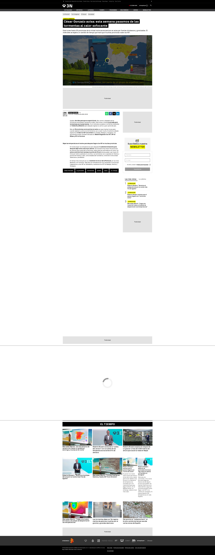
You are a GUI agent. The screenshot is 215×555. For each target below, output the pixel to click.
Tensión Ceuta (86, 1)
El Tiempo (107, 424)
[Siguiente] (151, 1)
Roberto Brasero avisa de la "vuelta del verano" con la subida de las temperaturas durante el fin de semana (105, 449)
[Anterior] (63, 1)
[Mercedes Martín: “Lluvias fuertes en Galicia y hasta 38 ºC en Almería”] (107, 466)
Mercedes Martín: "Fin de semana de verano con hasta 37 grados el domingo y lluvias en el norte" (75, 448)
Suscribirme (137, 169)
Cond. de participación (140, 547)
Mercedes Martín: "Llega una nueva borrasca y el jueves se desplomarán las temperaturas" (137, 205)
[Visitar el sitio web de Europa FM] (127, 540)
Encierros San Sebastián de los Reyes (73, 1)
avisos (99, 170)
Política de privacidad (118, 547)
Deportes (79, 10)
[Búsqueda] (151, 5)
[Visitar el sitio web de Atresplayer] (142, 540)
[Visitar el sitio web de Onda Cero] (122, 540)
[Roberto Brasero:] (77, 466)
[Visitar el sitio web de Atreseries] (116, 540)
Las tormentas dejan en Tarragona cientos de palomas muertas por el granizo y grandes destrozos (105, 521)
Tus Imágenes (75, 14)
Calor (106, 170)
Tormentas (90, 170)
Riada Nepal (105, 1)
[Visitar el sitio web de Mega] (110, 540)
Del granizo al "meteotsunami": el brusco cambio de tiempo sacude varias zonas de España (135, 521)
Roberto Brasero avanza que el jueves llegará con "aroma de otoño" (137, 196)
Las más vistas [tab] (130, 179)
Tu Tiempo (114, 170)
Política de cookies (129, 547)
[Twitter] (80, 113)
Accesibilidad (110, 550)
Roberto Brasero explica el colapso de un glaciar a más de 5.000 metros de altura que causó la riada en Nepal (136, 449)
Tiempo (101, 10)
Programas (113, 10)
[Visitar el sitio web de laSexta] (92, 540)
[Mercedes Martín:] (77, 437)
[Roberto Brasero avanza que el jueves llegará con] (130, 462)
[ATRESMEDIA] (68, 541)
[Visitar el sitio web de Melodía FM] (133, 540)
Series (135, 10)
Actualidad (91, 14)
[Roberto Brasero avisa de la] (107, 437)
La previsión (80, 170)
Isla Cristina (118, 1)
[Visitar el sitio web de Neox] (98, 540)
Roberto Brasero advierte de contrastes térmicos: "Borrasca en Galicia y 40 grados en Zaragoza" (144, 471)
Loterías (91, 10)
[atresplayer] (143, 5)
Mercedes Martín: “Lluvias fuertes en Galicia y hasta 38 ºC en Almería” (106, 476)
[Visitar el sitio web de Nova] (104, 540)
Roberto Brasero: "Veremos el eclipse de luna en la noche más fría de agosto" (137, 187)
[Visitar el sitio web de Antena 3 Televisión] (86, 540)
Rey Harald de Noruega (95, 1)
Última (133, 5)
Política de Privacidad (142, 164)
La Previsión (66, 14)
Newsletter (147, 10)
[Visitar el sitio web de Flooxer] (149, 540)
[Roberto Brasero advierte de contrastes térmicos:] (145, 462)
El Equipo (83, 14)
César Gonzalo (73, 112)
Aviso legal (109, 547)
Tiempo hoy (111, 1)
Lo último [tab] (142, 179)
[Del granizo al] (138, 509)
